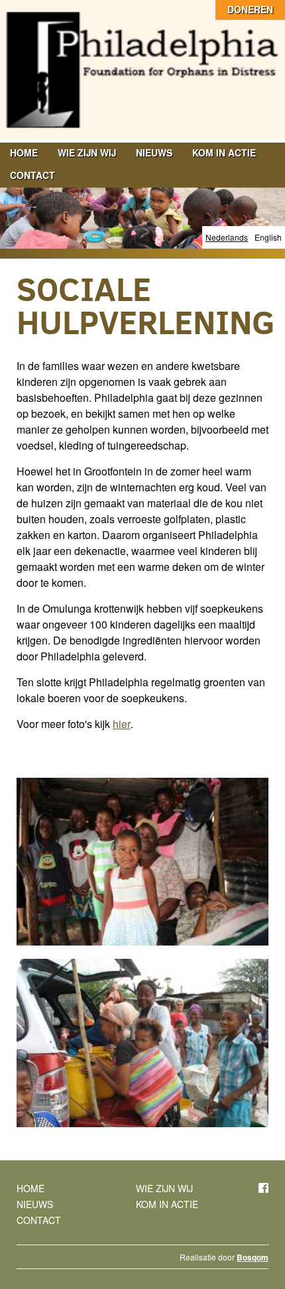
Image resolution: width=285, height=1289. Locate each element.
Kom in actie (224, 152)
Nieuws (154, 152)
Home (24, 152)
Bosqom (252, 1257)
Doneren (250, 9)
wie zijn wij (87, 152)
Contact (32, 175)
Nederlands (226, 237)
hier (122, 723)
